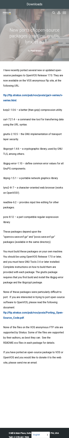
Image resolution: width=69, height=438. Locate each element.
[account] (58, 12)
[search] (53, 12)
